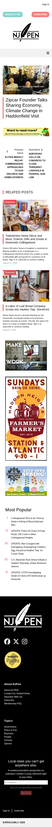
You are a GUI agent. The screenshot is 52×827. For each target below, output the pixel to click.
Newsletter (13, 14)
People (7, 737)
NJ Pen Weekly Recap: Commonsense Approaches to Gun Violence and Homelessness (14, 167)
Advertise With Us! (13, 697)
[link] (26, 355)
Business (8, 733)
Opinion (8, 743)
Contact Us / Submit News (17, 693)
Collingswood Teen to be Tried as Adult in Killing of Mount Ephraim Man (27, 521)
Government (10, 727)
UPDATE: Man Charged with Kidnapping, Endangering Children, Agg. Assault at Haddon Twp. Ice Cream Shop (28, 548)
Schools (8, 740)
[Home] (25, 620)
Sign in (12, 260)
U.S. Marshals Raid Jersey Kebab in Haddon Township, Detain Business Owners (29, 563)
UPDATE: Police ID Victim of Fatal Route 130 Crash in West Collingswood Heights (28, 534)
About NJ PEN (11, 690)
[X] (16, 644)
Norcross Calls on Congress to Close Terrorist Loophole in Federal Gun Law (37, 165)
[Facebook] (7, 644)
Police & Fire (10, 730)
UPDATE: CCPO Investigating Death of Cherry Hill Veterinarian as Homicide (28, 575)
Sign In (45, 4)
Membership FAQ (12, 703)
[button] (26, 33)
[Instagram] (24, 644)
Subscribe (40, 14)
